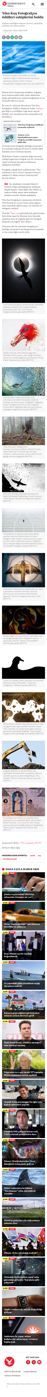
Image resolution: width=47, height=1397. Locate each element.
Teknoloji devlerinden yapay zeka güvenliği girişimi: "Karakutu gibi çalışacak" (21, 1280)
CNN (22, 843)
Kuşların (39, 109)
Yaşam (12, 873)
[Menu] (42, 4)
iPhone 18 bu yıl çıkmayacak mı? (21, 1253)
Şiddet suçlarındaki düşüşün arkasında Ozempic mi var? (19, 896)
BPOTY (38, 843)
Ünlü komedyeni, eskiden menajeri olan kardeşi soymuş (22, 1044)
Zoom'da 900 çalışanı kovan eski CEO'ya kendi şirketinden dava (21, 1133)
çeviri (32, 856)
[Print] (20, 37)
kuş (39, 856)
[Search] (33, 4)
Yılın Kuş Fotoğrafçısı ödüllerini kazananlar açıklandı (30, 126)
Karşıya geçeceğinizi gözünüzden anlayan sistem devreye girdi (21, 1014)
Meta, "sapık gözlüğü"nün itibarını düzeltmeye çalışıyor (22, 925)
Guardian (29, 843)
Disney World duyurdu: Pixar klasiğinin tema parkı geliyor (19, 1162)
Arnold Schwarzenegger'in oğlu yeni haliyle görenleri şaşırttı (23, 1103)
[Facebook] (28, 1362)
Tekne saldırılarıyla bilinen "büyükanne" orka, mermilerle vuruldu (20, 1191)
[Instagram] (39, 1362)
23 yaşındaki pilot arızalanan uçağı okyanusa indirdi (22, 984)
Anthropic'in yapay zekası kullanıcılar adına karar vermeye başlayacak (21, 1339)
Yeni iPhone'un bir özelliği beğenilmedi (18, 955)
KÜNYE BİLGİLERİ (13, 1372)
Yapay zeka (15, 213)
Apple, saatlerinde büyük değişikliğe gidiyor (23, 1311)
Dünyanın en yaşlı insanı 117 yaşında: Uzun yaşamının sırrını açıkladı (23, 1073)
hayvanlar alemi (10, 859)
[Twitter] (34, 1362)
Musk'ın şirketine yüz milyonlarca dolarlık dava (22, 1222)
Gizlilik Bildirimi (30, 1372)
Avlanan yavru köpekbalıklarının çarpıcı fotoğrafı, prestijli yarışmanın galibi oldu (29, 138)
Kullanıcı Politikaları (13, 1376)
